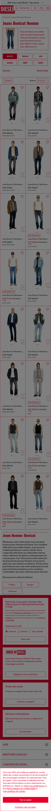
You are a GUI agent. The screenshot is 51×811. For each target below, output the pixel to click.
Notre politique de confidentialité (21, 788)
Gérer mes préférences (34, 786)
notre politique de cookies (14, 791)
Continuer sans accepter (25, 807)
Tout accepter (25, 800)
